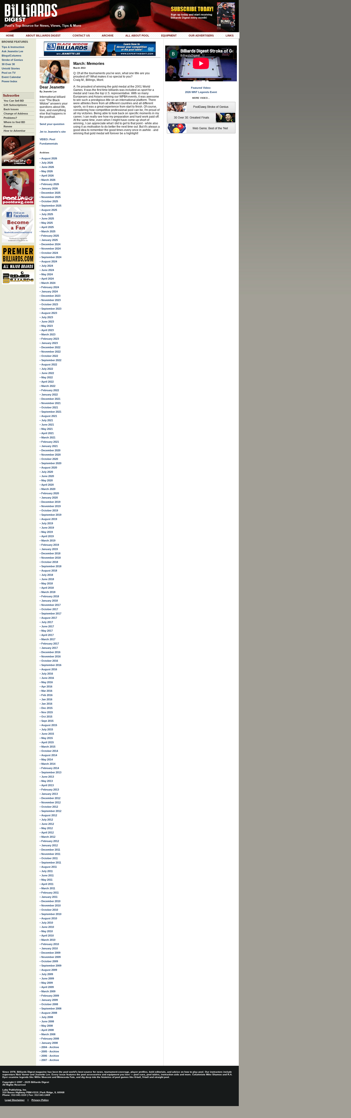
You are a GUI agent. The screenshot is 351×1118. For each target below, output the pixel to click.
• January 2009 (49, 999)
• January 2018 (49, 600)
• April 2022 (47, 381)
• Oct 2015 (46, 716)
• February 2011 (49, 892)
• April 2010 (47, 935)
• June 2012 (47, 823)
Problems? (10, 117)
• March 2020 (47, 489)
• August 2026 (48, 158)
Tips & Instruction (13, 47)
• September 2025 (50, 205)
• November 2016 (50, 656)
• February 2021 (49, 441)
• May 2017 (46, 630)
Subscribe (11, 95)
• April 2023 (47, 330)
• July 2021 (46, 420)
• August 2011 (48, 866)
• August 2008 (48, 1012)
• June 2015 (47, 733)
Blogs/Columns (11, 55)
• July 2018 (46, 574)
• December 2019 (50, 501)
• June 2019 (47, 527)
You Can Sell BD (14, 100)
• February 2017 (49, 643)
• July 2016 (46, 673)
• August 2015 (48, 725)
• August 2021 (48, 416)
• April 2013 (47, 785)
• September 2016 (50, 665)
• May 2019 (46, 531)
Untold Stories (11, 68)
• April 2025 (47, 227)
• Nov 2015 (46, 712)
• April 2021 (47, 433)
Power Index (9, 81)
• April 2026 (47, 175)
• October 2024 (49, 252)
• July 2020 (46, 471)
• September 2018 (50, 566)
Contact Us (81, 35)
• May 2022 (46, 377)
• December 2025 (50, 192)
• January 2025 (49, 240)
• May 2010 (46, 931)
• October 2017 (49, 609)
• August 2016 (48, 669)
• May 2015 (46, 738)
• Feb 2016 (46, 695)
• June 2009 (47, 978)
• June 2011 (47, 875)
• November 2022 (50, 351)
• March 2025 (47, 231)
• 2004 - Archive (49, 1047)
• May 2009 (46, 982)
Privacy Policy (40, 1100)
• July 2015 (46, 729)
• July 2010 (46, 922)
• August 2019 (48, 519)
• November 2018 (50, 557)
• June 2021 (47, 424)
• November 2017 (50, 604)
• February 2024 (49, 287)
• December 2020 (50, 450)
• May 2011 (46, 879)
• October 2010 (49, 909)
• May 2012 (46, 828)
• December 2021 (50, 398)
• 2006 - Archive (49, 1055)
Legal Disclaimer (15, 1100)
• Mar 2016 (46, 690)
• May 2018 (46, 583)
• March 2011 (47, 888)
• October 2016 (49, 660)
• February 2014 (49, 768)
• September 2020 (50, 463)
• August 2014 (48, 755)
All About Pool (137, 35)
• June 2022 (47, 373)
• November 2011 (50, 854)
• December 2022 (50, 347)
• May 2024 (46, 274)
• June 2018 (47, 579)
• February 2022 (49, 390)
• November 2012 (50, 802)
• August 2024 (48, 261)
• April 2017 (47, 635)
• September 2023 (50, 308)
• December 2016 (50, 652)
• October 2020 (49, 459)
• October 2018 (49, 562)
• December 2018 (50, 553)
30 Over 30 (8, 64)
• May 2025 (46, 222)
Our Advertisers (201, 35)
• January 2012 (49, 845)
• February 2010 (49, 944)
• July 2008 (46, 1017)
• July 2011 (46, 871)
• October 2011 (49, 858)
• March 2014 (47, 763)
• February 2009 (49, 995)
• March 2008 (47, 1034)
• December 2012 (50, 798)
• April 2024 (47, 278)
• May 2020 (46, 480)
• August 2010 (48, 918)
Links (230, 35)
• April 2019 (47, 536)
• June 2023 (47, 321)
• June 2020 (47, 476)
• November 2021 (50, 403)
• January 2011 (49, 896)
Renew (8, 126)
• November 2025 (50, 197)
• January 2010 (49, 948)
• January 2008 (49, 1042)
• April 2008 (47, 1030)
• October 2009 (49, 961)
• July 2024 (46, 265)
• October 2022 (49, 355)
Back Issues (11, 109)
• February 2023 (49, 338)
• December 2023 (50, 295)
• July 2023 (46, 317)
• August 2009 (48, 969)
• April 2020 (47, 484)
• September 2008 (50, 1008)
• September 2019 (50, 514)
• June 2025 (47, 218)
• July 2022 (46, 368)
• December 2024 (50, 244)
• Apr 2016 (46, 686)
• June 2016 (47, 677)
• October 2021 (49, 407)
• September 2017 (50, 613)
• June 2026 (47, 167)
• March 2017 (47, 639)
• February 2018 (49, 596)
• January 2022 (49, 394)
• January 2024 (49, 291)
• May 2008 (46, 1025)
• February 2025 (49, 235)
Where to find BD (14, 122)
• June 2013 (47, 776)
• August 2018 (48, 570)
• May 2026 (46, 171)
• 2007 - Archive (49, 1060)
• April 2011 (46, 884)
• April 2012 (47, 832)
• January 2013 (49, 793)
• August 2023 (48, 313)
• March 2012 (47, 836)
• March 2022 (47, 386)
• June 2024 (47, 270)
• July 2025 (46, 214)
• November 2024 (50, 248)
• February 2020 (49, 493)
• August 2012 (48, 815)
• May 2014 (46, 759)
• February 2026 (49, 184)
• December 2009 (50, 952)
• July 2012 (46, 819)
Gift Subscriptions (15, 105)
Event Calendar (11, 77)
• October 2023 (49, 304)
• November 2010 (50, 905)
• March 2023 (47, 334)
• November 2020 (50, 454)
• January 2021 (49, 446)
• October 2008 (49, 1004)
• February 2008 (49, 1038)
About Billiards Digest (43, 35)
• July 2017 (46, 622)
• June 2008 (47, 1021)
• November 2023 (50, 300)
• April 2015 (47, 742)
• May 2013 (46, 781)
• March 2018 (47, 592)
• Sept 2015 (46, 720)
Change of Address (16, 113)
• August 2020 (48, 467)
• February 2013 (49, 789)
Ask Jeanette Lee (12, 51)
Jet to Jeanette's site (53, 131)
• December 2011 (50, 849)
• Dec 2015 (46, 708)
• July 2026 (46, 162)
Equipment (169, 35)
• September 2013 (50, 772)
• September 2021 (50, 411)
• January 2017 (49, 647)
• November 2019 (50, 506)
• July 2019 (46, 523)
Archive (107, 35)
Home (10, 35)
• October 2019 (49, 510)
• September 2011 (50, 862)
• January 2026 (49, 188)
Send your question (52, 124)
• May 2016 (46, 682)
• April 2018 (47, 587)
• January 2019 (49, 549)
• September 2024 (50, 257)
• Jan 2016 (46, 699)
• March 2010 (47, 939)
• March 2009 (47, 991)
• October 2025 (49, 201)
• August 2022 (48, 364)
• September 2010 (50, 914)
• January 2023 (49, 343)
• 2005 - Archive (49, 1051)
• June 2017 (47, 626)
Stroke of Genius (12, 59)
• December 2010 (50, 901)
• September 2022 (50, 360)
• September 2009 (50, 965)
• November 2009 (50, 957)
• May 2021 (46, 428)
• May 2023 (46, 325)
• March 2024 (47, 282)
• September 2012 (50, 811)
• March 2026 (47, 179)
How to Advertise (14, 130)
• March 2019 (47, 540)
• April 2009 (47, 987)
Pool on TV (9, 72)
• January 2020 (49, 497)
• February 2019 (49, 544)
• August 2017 (48, 617)
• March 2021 (47, 437)
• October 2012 (49, 806)
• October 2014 (49, 750)
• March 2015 (47, 746)
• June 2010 (47, 927)
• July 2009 (46, 974)
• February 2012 (49, 841)
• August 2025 (48, 209)
